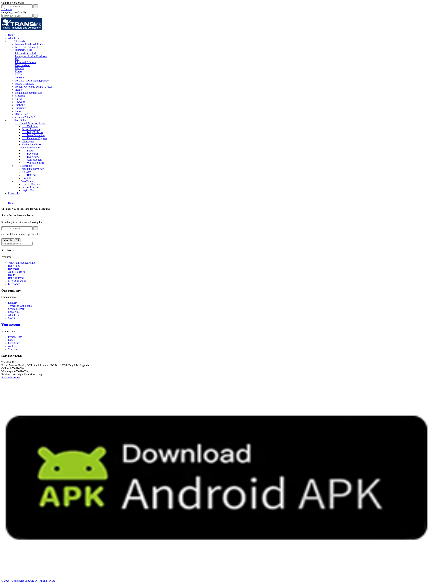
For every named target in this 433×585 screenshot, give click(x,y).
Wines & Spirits (33, 162)
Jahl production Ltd (25, 53)
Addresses (13, 346)
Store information (10, 377)
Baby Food (30, 156)
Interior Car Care (31, 187)
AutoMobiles (24, 181)
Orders (11, 339)
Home (11, 34)
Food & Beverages (27, 147)
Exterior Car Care (31, 184)
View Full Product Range (21, 262)
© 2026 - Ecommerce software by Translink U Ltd (28, 580)
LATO (18, 74)
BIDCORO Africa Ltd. (27, 47)
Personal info (15, 336)
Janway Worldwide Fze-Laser (31, 56)
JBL (17, 59)
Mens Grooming (33, 135)
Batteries (29, 174)
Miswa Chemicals (24, 83)
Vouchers (13, 349)
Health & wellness (31, 144)
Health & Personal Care (30, 123)
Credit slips (14, 343)
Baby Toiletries (32, 132)
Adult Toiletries (16, 271)
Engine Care (28, 190)
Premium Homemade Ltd (28, 92)
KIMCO (19, 68)
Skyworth (20, 101)
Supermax (20, 108)
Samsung (20, 95)
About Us (13, 38)
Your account (10, 324)
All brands (16, 41)
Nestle (18, 89)
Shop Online (17, 120)
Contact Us (14, 193)
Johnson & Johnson (25, 62)
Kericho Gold (22, 65)
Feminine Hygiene (34, 138)
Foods (28, 150)
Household (23, 165)
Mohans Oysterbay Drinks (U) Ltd (33, 86)
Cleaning (26, 178)
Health (11, 274)
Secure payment (16, 308)
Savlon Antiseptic (31, 129)
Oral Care (30, 126)
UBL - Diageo (22, 114)
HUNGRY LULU (25, 50)
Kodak (18, 71)
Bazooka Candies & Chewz (30, 44)
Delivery (12, 302)
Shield (18, 98)
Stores (11, 318)
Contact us (13, 311)
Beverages (30, 153)
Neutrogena (28, 141)
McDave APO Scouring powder (32, 80)
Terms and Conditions (20, 305)
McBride (19, 77)
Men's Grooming (17, 280)
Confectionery (32, 159)
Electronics (14, 284)
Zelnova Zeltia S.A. (25, 117)
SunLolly (20, 104)
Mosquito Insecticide (33, 168)
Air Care (26, 171)
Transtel (19, 111)
